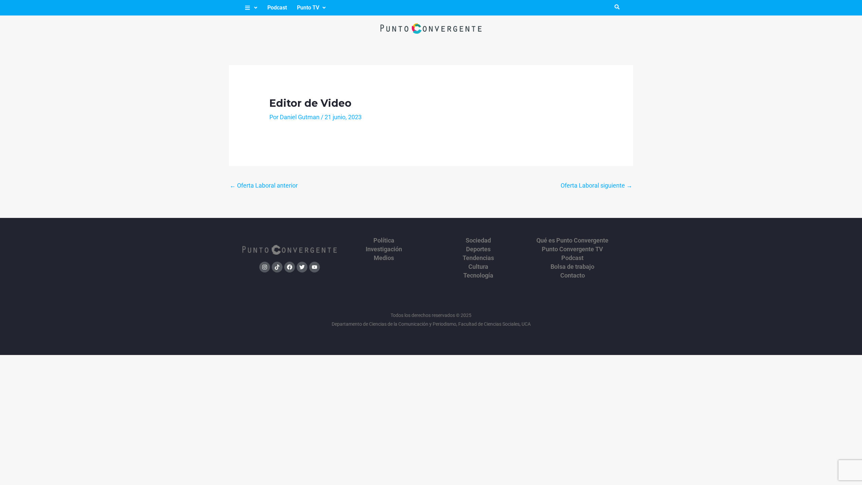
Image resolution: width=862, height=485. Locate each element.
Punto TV (308, 7)
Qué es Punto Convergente (572, 240)
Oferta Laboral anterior (264, 185)
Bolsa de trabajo (572, 267)
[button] (250, 7)
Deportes (478, 249)
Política (383, 240)
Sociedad (478, 240)
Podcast (277, 7)
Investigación (384, 249)
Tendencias (478, 258)
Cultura (478, 267)
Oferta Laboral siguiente (596, 185)
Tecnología (478, 275)
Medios (384, 258)
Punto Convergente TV (572, 249)
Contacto (572, 275)
